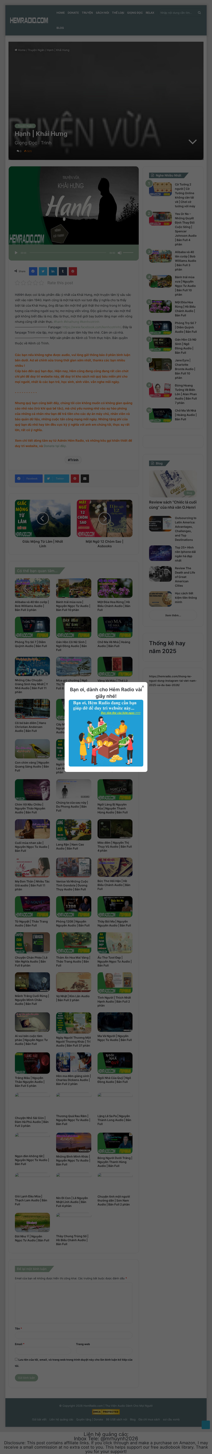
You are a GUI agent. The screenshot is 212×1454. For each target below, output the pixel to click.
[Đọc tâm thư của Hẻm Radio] (106, 765)
